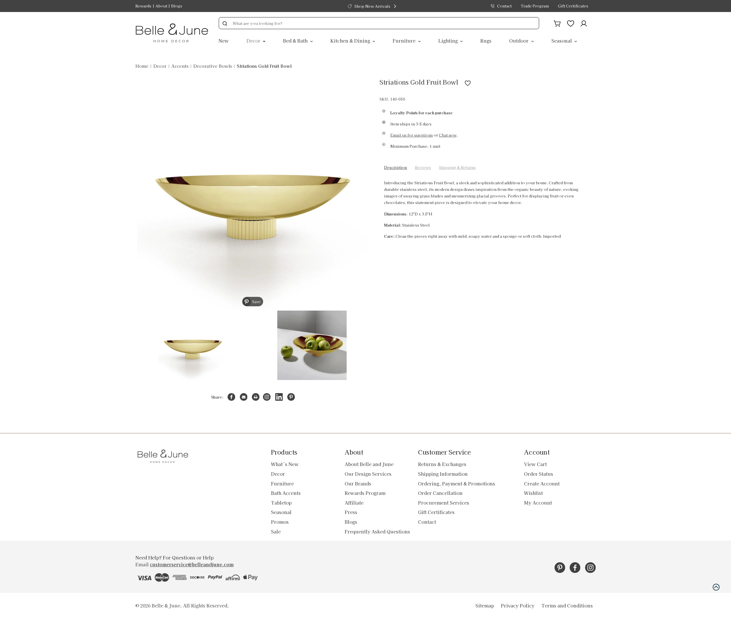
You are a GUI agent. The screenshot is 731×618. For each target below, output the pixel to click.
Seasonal (562, 40)
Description (395, 167)
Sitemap (484, 605)
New (223, 40)
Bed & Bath (296, 40)
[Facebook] (231, 397)
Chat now (448, 135)
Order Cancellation (440, 492)
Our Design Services (368, 473)
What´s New (285, 464)
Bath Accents (286, 492)
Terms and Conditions (567, 605)
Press (351, 512)
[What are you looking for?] (224, 23)
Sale (276, 531)
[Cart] (557, 22)
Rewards (143, 6)
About (161, 6)
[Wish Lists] (571, 22)
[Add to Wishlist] (468, 81)
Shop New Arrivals (372, 6)
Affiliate (354, 502)
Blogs (176, 6)
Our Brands (358, 483)
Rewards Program (365, 492)
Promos (280, 521)
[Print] (256, 397)
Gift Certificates (573, 6)
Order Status (538, 473)
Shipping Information (443, 473)
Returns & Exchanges (442, 464)
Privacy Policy (518, 605)
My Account (538, 502)
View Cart (535, 464)
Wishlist (533, 492)
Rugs (485, 40)
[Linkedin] (279, 397)
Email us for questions (411, 135)
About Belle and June (369, 464)
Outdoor (519, 40)
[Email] (244, 397)
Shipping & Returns (457, 167)
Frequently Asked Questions (377, 531)
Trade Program (535, 6)
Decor (254, 40)
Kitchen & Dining (350, 40)
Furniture (405, 40)
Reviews (423, 167)
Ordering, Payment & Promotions (456, 483)
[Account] (584, 22)
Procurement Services (443, 502)
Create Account (542, 483)
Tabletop (281, 502)
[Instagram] (267, 397)
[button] (716, 587)
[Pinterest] (291, 397)
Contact (504, 6)
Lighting (448, 40)
